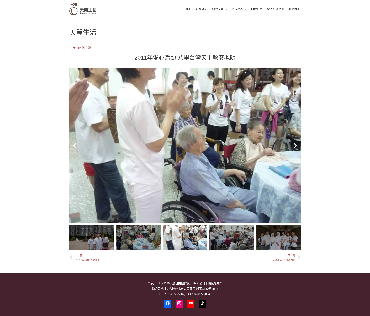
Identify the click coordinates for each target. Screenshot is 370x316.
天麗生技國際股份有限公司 (187, 283)
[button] (74, 145)
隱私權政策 (215, 283)
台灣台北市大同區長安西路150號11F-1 (193, 288)
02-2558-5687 (175, 294)
